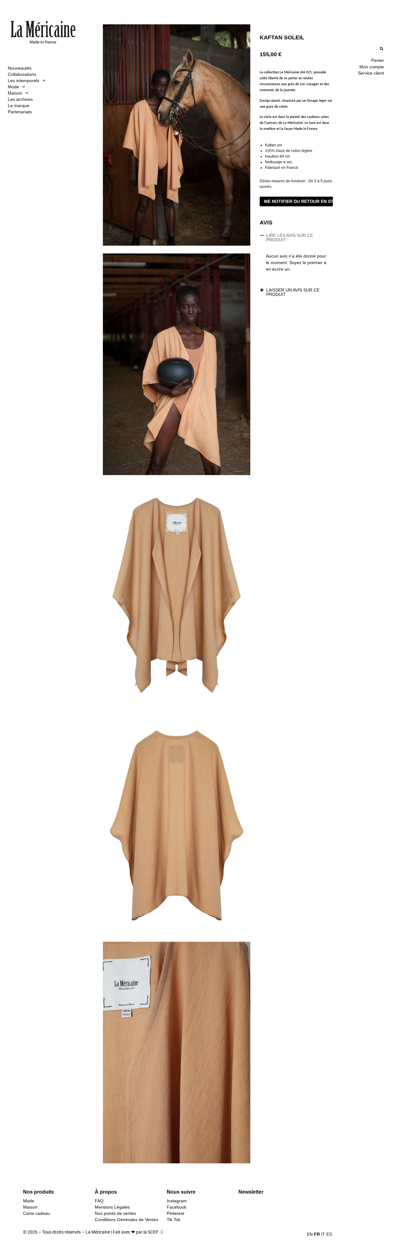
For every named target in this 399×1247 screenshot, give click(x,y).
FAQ (99, 1200)
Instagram (177, 1200)
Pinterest (175, 1213)
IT (323, 1234)
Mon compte (371, 66)
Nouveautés (19, 68)
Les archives (20, 99)
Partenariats (20, 111)
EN (310, 1234)
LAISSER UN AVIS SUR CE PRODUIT (293, 292)
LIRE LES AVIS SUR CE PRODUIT (289, 237)
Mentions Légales (112, 1207)
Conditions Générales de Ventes (126, 1219)
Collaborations (22, 74)
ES (329, 1234)
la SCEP (150, 1232)
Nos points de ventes (115, 1213)
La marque (18, 105)
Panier (377, 60)
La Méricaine (97, 1232)
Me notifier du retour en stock (298, 201)
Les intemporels (23, 80)
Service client (371, 73)
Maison (15, 93)
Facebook (176, 1207)
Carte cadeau (36, 1213)
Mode (13, 86)
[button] (382, 48)
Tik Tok (173, 1219)
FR (317, 1234)
